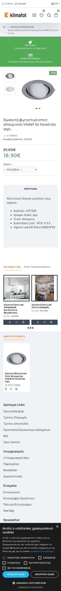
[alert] (30, 557)
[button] (21, 90)
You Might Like (12, 266)
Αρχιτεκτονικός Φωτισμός (22, 26)
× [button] (57, 526)
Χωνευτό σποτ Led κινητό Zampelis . (41, 306)
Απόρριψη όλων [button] (44, 574)
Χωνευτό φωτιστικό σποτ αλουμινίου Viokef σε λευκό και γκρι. (16, 377)
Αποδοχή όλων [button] (16, 574)
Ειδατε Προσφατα (14, 336)
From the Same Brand (37, 266)
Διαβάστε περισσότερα (42, 551)
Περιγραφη (30, 188)
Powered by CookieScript (30, 587)
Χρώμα (6, 164)
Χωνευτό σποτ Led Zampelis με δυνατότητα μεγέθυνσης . (13, 308)
